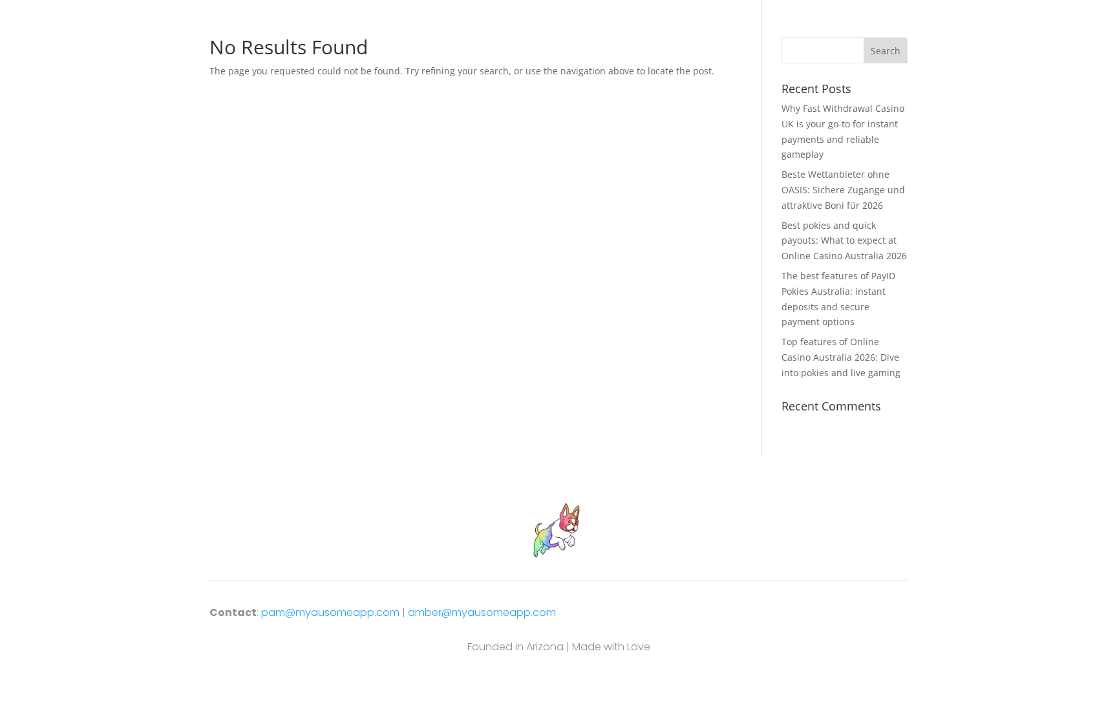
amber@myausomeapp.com (482, 612)
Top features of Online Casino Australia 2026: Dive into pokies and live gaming (841, 357)
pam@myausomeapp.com (330, 612)
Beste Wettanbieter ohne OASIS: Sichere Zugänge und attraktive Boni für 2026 (843, 189)
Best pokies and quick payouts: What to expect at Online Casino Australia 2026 (844, 240)
